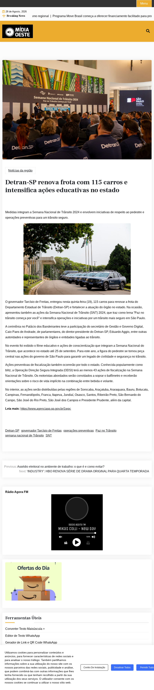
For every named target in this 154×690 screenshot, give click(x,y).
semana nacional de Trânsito (24, 435)
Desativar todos (122, 667)
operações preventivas (78, 430)
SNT (49, 435)
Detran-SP (12, 430)
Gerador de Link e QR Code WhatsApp (31, 642)
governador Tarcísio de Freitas (41, 430)
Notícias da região (20, 170)
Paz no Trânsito (106, 430)
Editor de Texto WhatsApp (22, 635)
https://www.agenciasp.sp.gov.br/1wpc (45, 408)
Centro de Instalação (94, 667)
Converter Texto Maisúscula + (25, 628)
